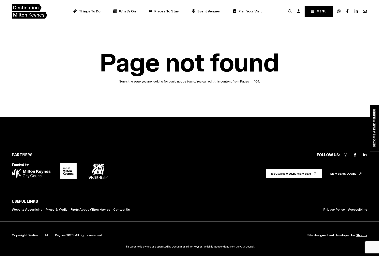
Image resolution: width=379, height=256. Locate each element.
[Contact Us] (364, 11)
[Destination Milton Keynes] (29, 11)
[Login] (298, 11)
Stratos (361, 235)
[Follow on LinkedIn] (364, 155)
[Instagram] (338, 11)
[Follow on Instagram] (345, 155)
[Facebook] (347, 11)
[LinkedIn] (356, 11)
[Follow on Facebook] (355, 155)
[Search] (290, 11)
